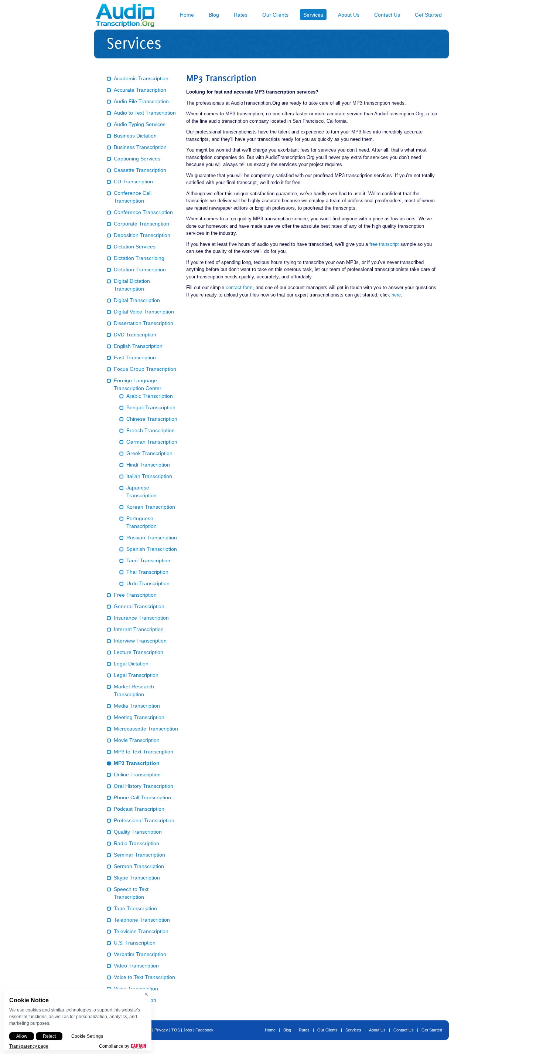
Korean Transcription (150, 507)
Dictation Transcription (140, 269)
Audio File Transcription (141, 101)
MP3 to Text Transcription (143, 752)
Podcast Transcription (139, 809)
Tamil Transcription (148, 560)
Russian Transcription (151, 537)
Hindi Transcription (148, 465)
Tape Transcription (135, 908)
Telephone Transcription (142, 920)
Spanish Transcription (151, 549)
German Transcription (151, 442)
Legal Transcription (136, 675)
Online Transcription (137, 774)
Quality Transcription (138, 832)
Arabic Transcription (149, 396)
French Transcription (150, 430)
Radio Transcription (136, 843)
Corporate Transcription (141, 224)
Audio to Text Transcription (145, 113)
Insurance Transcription (141, 618)
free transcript (384, 244)
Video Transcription (136, 966)
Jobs (187, 1030)
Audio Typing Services (139, 124)
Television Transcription (141, 931)
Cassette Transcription (140, 170)
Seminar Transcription (139, 855)
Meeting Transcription (139, 717)
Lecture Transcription (138, 652)
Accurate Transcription (140, 90)
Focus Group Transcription (145, 369)
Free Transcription (135, 595)
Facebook (204, 1030)
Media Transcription (137, 706)
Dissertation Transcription (143, 323)
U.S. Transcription (135, 943)
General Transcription (139, 606)
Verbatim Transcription (140, 954)
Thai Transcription (147, 572)
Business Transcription (140, 147)
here (396, 295)
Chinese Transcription (151, 419)
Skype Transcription (137, 878)
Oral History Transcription (143, 786)
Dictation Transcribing (139, 258)
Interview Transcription (140, 641)
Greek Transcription (149, 453)
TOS (175, 1030)
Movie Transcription (137, 740)
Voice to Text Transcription (144, 977)
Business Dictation (135, 136)
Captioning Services (137, 159)
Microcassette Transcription (146, 729)
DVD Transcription (135, 335)
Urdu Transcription (148, 583)
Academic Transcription (141, 78)
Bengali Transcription (150, 407)
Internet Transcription (139, 629)
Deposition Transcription (142, 235)
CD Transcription (133, 181)
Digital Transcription (137, 300)
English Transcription (138, 346)
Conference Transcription (143, 212)
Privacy (161, 1030)
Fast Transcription (135, 357)
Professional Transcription (144, 820)
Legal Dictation (131, 664)
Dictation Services (135, 247)
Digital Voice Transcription (144, 312)
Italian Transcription (149, 476)
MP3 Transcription (137, 763)
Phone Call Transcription (142, 797)
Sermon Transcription (139, 866)
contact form (239, 287)
